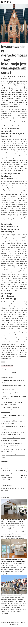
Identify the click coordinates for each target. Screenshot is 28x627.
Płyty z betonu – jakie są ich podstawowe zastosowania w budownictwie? (10, 410)
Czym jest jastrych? (8, 389)
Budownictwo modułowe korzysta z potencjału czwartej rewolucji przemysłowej (7, 475)
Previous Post (4, 468)
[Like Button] (3, 362)
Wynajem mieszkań (5, 42)
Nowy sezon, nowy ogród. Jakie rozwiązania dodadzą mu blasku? (21, 475)
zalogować (11, 488)
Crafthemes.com (14, 624)
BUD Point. (7, 2)
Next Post (24, 468)
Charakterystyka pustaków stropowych (14, 393)
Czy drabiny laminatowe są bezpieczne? (14, 386)
